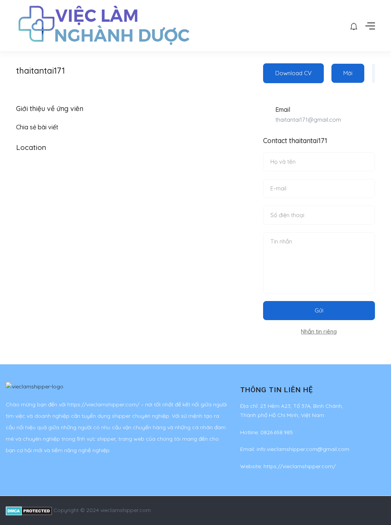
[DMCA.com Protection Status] (29, 510)
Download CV (293, 73)
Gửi (319, 310)
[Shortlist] (373, 73)
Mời (347, 73)
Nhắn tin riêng (319, 331)
